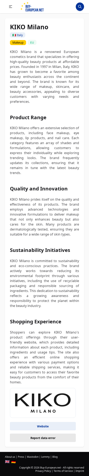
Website (43, 426)
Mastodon (32, 457)
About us (10, 457)
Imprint (80, 471)
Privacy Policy (43, 471)
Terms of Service (63, 471)
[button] (10, 6)
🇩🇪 (13, 461)
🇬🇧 (7, 461)
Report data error (42, 438)
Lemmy (45, 457)
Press (21, 457)
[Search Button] (80, 6)
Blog (55, 457)
